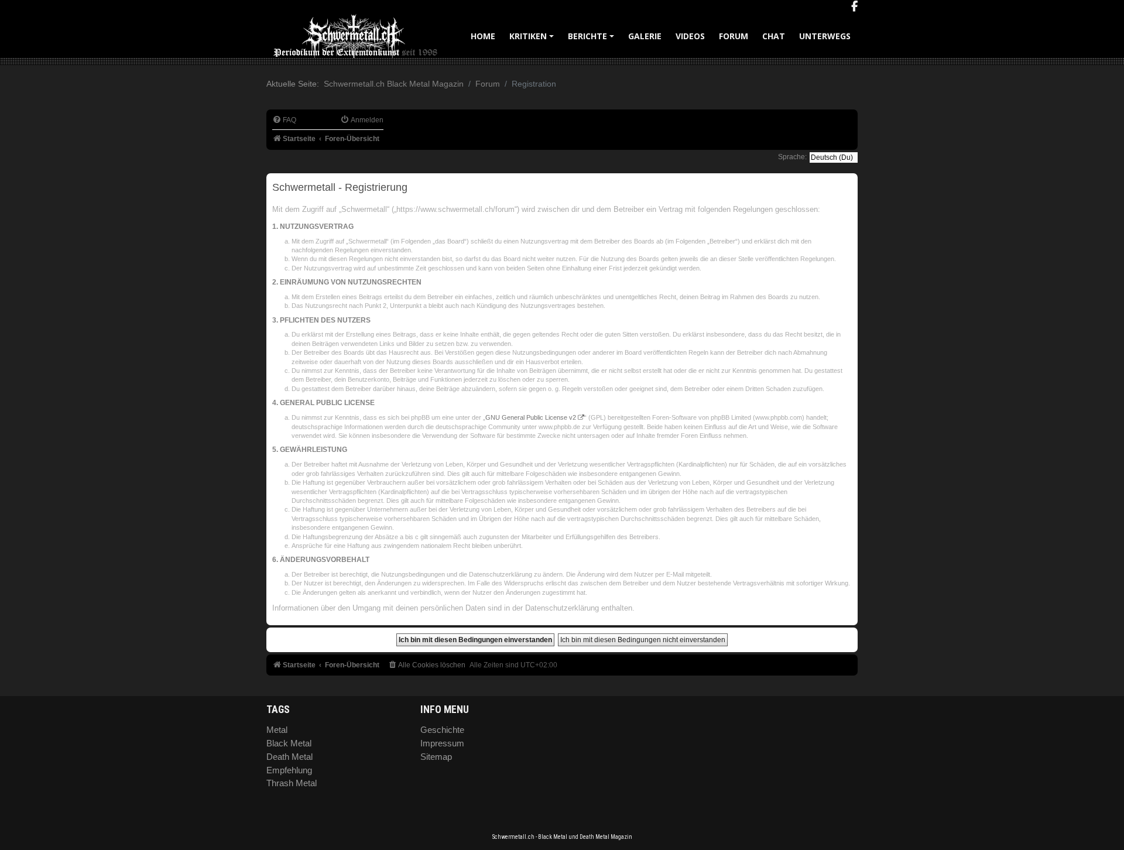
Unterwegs (825, 36)
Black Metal (288, 743)
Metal (276, 730)
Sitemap (436, 757)
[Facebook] (854, 7)
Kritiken (533, 40)
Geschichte (442, 730)
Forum (733, 36)
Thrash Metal (291, 783)
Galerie (645, 36)
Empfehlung (289, 770)
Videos (690, 36)
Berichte (593, 40)
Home (483, 36)
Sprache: (792, 157)
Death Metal (289, 757)
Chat (773, 36)
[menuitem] (284, 120)
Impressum (442, 743)
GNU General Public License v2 (530, 417)
